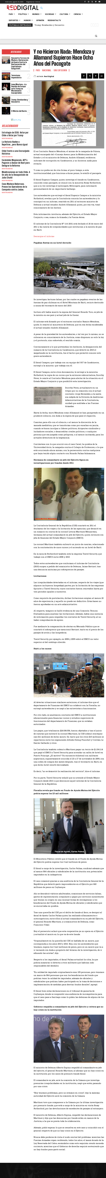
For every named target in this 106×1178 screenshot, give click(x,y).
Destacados (7, 138)
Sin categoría (60, 70)
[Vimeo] (95, 1)
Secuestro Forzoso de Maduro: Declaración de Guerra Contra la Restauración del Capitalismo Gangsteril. (20, 63)
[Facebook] (85, 1)
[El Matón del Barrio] (6, 110)
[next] (96, 25)
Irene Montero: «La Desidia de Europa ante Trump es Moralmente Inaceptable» (18, 88)
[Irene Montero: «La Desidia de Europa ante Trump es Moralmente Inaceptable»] (6, 86)
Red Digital (49, 76)
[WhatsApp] (101, 76)
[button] (42, 8)
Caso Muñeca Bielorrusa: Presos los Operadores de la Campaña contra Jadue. (14, 186)
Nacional (46, 70)
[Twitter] (92, 1)
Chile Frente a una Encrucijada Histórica (15, 152)
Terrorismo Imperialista (16, 76)
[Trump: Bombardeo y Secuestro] (6, 100)
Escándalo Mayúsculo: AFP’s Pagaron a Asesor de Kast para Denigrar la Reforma (16, 163)
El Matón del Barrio (44, 25)
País (38, 70)
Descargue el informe (44, 236)
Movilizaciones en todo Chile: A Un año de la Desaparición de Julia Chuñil (16, 175)
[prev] (92, 25)
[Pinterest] (95, 76)
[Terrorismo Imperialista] (6, 76)
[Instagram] (88, 1)
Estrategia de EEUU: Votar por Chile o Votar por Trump (15, 134)
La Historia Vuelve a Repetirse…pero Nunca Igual (15, 143)
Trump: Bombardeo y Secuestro (19, 100)
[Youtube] (99, 1)
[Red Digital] (35, 76)
